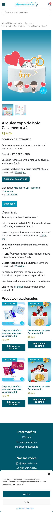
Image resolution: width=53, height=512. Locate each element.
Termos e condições (27, 442)
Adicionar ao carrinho (15, 179)
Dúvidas (26, 437)
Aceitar (26, 494)
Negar (26, 502)
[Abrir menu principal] (4, 4)
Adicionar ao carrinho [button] (13, 347)
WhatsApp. (20, 172)
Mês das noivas (15, 23)
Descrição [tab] (9, 204)
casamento (12, 194)
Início (4, 23)
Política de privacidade (25, 508)
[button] (48, 473)
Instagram (18, 287)
